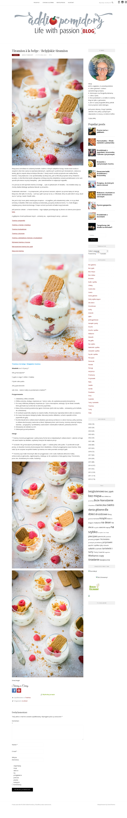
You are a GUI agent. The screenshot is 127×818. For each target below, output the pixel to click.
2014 (89, 465)
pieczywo (93, 536)
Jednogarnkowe (93, 320)
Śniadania (91, 392)
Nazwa (15, 745)
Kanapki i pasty (93, 323)
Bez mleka (91, 275)
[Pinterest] (19, 690)
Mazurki (90, 337)
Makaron (91, 334)
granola (90, 519)
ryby (101, 545)
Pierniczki (91, 361)
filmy (110, 514)
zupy (101, 555)
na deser (25, 701)
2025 (89, 427)
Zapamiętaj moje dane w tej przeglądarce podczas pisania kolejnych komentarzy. (17, 775)
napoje (108, 527)
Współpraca (61, 2)
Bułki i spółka (92, 282)
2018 (89, 451)
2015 (89, 462)
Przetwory (91, 375)
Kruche (90, 327)
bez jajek (109, 491)
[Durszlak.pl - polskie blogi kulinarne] (92, 572)
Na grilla (91, 340)
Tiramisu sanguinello (18, 220)
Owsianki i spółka (93, 351)
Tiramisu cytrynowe (18, 233)
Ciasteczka (91, 289)
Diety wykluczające (94, 299)
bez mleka (105, 496)
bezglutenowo (96, 491)
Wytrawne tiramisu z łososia (21, 242)
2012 (89, 472)
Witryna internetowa (15, 758)
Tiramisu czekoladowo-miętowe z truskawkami (27, 238)
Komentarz (15, 722)
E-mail (14, 751)
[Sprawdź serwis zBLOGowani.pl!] (101, 578)
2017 (89, 455)
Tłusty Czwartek (99, 552)
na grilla (96, 527)
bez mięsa (94, 496)
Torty (90, 409)
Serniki (90, 389)
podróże (108, 536)
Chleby (90, 285)
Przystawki (91, 378)
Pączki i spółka (93, 354)
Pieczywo (91, 358)
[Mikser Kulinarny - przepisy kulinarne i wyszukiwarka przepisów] (94, 587)
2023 (89, 434)
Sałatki (90, 385)
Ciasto (90, 292)
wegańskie (107, 552)
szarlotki (98, 549)
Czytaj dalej (92, 118)
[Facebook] (14, 690)
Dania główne (92, 296)
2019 (89, 448)
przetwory (98, 542)
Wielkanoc (93, 555)
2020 (89, 445)
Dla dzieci (91, 303)
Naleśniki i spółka (93, 347)
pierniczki (101, 536)
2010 (89, 479)
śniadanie (93, 559)
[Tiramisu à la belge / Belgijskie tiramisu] (47, 112)
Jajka (89, 316)
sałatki (91, 548)
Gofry (90, 309)
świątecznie (105, 560)
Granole (90, 313)
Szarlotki (91, 399)
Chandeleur (91, 505)
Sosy (89, 395)
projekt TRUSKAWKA (101, 539)
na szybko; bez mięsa (103, 532)
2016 (89, 458)
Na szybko (91, 344)
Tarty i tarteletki (93, 402)
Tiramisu (16, 55)
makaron (97, 523)
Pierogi (90, 368)
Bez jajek (91, 268)
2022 (89, 438)
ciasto (110, 505)
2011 (89, 476)
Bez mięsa (91, 272)
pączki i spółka (93, 545)
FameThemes (111, 804)
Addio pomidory (27, 55)
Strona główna (48, 2)
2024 (89, 431)
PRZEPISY (37, 2)
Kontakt (71, 2)
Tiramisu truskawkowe (19, 229)
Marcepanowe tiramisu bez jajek (22, 246)
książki (103, 518)
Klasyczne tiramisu (18, 251)
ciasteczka (100, 505)
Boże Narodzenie (103, 500)
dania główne (96, 509)
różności (106, 545)
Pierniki (90, 365)
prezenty (91, 539)
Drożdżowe (92, 306)
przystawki (107, 542)
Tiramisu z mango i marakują (21, 225)
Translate (103, 254)
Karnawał (96, 519)
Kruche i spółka (93, 330)
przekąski (91, 542)
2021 (89, 441)
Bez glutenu (92, 265)
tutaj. (13, 212)
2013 (89, 469)
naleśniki (102, 527)
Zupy (89, 413)
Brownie (91, 278)
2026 (89, 424)
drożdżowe (101, 514)
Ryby (89, 382)
